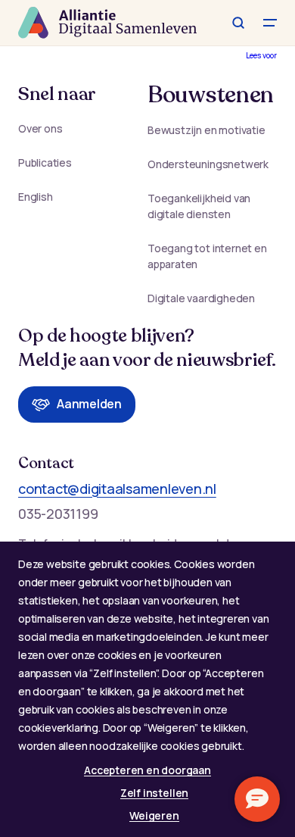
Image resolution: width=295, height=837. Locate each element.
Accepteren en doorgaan (147, 770)
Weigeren (154, 815)
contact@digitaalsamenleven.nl (117, 488)
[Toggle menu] (270, 22)
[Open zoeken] (238, 22)
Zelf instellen (154, 792)
